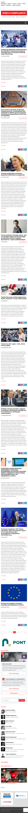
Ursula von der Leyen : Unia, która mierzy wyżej (13, 344)
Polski (23, 3)
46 (24, 632)
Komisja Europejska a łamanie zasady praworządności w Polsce (12, 604)
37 (9, 632)
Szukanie (21, 700)
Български (8, 5)
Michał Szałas (9, 748)
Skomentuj (3, 86)
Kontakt (3, 2)
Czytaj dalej (3, 82)
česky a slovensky (16, 5)
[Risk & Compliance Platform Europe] (14, 14)
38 (11, 632)
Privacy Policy (7, 810)
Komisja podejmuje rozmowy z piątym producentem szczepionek (13, 174)
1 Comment (3, 579)
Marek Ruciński (9, 742)
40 (17, 632)
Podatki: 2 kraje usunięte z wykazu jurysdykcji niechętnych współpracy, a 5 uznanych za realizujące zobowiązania (13, 411)
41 (19, 632)
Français (14, 3)
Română (3, 5)
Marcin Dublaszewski (11, 737)
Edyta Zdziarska (10, 721)
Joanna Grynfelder (10, 710)
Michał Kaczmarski (10, 731)
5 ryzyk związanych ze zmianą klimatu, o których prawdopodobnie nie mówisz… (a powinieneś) (15, 679)
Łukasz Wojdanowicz (11, 754)
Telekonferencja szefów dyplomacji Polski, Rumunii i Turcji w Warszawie (14, 297)
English (9, 3)
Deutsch (19, 3)
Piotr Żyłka (8, 726)
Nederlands (3, 3)
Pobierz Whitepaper (14, 673)
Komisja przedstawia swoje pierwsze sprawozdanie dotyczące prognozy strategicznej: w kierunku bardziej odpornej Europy (14, 52)
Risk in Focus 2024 (6, 664)
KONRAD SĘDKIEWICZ (11, 715)
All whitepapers (14, 693)
